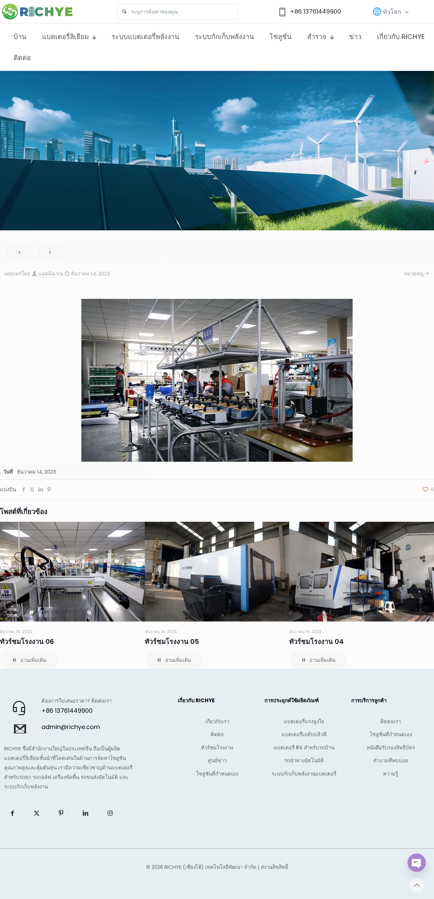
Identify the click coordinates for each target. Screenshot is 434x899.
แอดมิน (46, 273)
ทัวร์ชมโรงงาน (217, 747)
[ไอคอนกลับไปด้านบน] (417, 885)
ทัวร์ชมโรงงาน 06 (27, 641)
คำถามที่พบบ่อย (390, 760)
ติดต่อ (217, 734)
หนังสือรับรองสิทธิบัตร (391, 747)
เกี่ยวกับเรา (217, 721)
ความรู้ (390, 773)
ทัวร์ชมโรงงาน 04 (316, 641)
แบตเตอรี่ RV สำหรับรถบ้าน (304, 747)
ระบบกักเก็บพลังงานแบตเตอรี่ (304, 773)
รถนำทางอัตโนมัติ (304, 760)
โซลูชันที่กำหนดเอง (217, 773)
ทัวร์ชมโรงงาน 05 (172, 641)
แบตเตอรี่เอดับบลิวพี (304, 734)
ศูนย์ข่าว (217, 760)
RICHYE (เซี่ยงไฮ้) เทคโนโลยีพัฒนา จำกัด (210, 867)
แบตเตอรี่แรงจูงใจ (304, 721)
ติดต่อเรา (390, 721)
